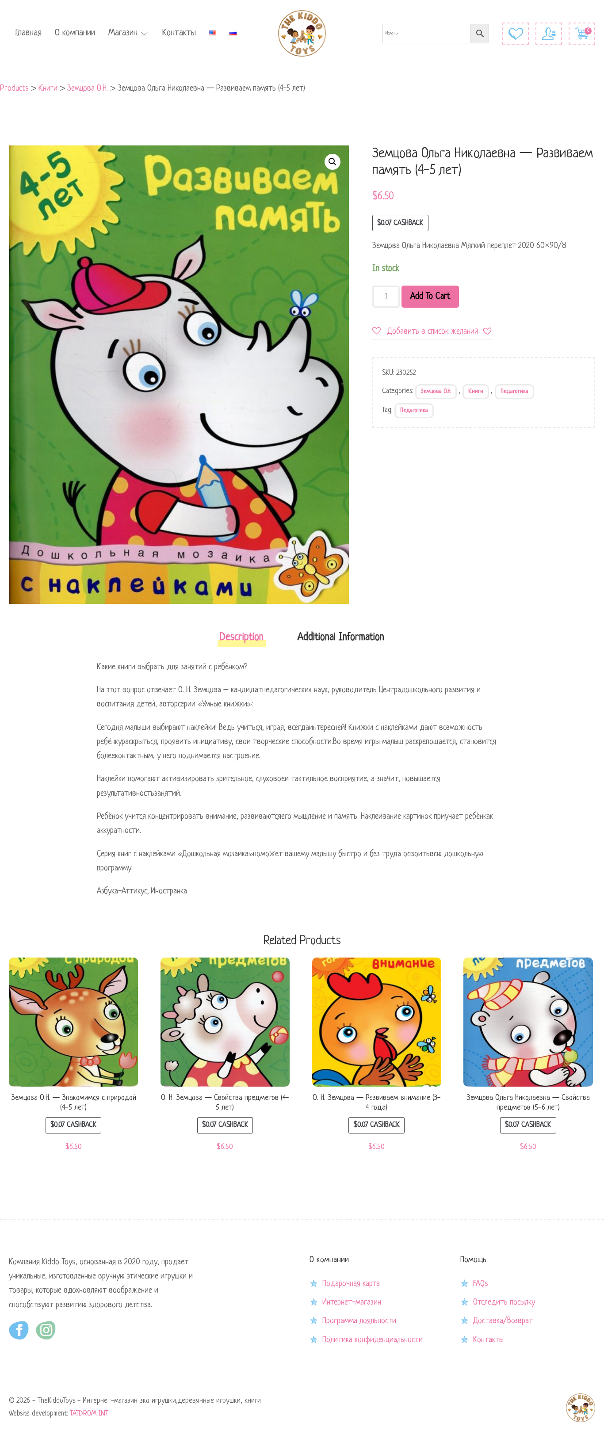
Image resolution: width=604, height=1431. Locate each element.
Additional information (341, 637)
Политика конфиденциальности (372, 1340)
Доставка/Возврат (503, 1321)
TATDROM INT (89, 1414)
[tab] (241, 640)
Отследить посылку (504, 1302)
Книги (475, 391)
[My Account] (548, 34)
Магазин (123, 33)
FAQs (480, 1283)
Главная (28, 33)
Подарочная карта (351, 1283)
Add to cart (430, 296)
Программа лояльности (359, 1321)
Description (242, 637)
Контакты (179, 33)
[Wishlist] (515, 34)
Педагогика (514, 391)
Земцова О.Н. (436, 391)
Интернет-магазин (351, 1302)
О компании (75, 33)
